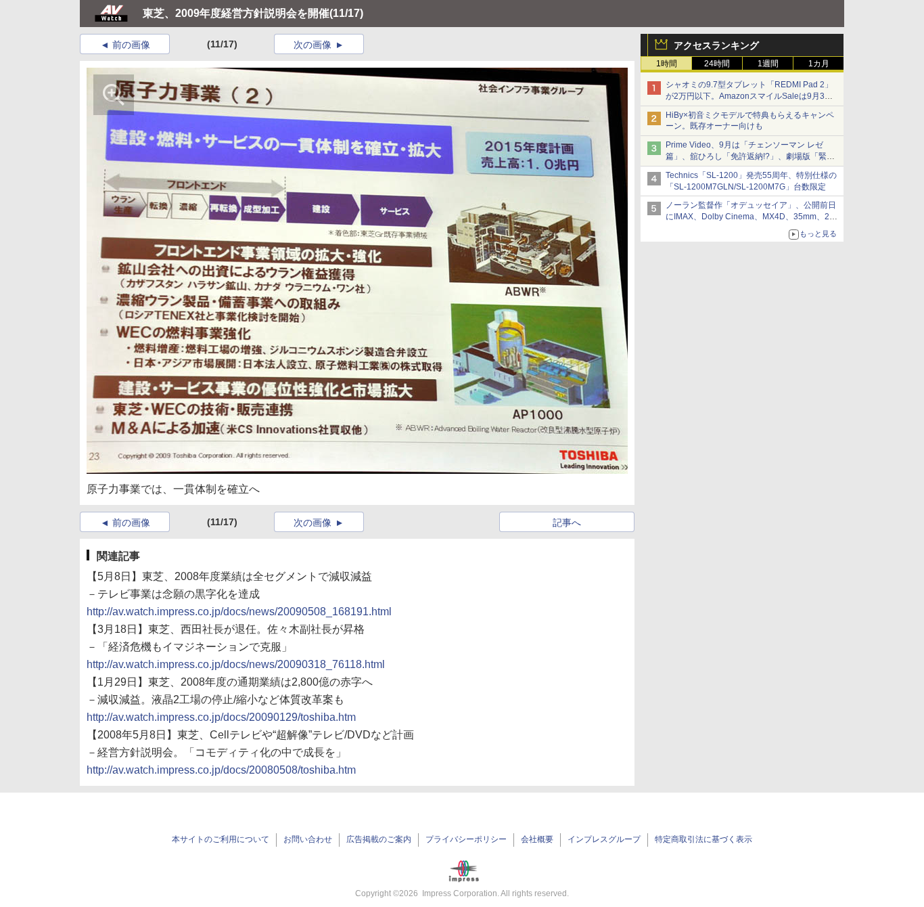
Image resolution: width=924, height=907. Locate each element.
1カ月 (818, 63)
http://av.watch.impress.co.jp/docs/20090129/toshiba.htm (221, 717)
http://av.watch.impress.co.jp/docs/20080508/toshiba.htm (221, 770)
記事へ (567, 522)
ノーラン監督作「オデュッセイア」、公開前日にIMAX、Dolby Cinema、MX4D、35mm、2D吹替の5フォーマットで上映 (751, 216)
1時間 (666, 63)
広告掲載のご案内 (378, 839)
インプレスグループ (604, 839)
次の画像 (312, 44)
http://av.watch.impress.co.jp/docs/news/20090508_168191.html (239, 611)
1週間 (768, 63)
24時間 (717, 63)
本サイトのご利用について (220, 839)
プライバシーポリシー (466, 839)
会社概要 (537, 839)
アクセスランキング (716, 45)
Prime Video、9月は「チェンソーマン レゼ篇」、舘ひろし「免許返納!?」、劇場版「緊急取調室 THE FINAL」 (750, 156)
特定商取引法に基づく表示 (703, 839)
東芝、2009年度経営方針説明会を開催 (236, 13)
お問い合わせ (307, 839)
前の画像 (131, 44)
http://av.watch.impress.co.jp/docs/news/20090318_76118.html (236, 664)
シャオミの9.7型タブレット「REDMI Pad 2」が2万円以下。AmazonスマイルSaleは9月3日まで (749, 96)
